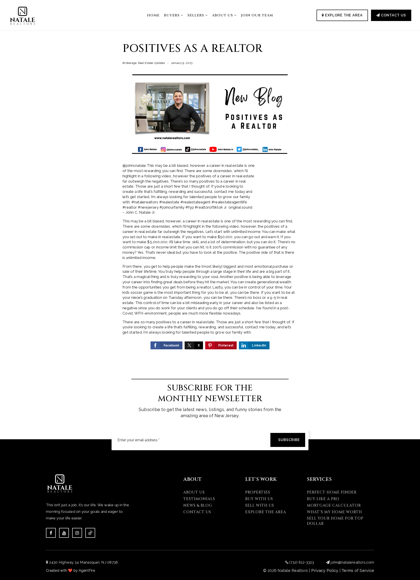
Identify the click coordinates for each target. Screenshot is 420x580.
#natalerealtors (144, 202)
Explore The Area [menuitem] (265, 512)
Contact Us (393, 15)
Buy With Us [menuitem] (259, 498)
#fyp (190, 207)
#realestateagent (195, 202)
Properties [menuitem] (257, 492)
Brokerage (129, 63)
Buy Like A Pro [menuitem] (323, 498)
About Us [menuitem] (223, 15)
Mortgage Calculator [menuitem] (334, 505)
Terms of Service (357, 570)
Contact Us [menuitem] (197, 512)
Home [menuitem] (153, 15)
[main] (210, 180)
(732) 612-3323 (301, 562)
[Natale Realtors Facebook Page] (51, 533)
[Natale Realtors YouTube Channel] (64, 533)
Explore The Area (343, 15)
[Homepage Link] (23, 15)
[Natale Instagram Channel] (77, 533)
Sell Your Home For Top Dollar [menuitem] (335, 521)
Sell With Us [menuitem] (259, 505)
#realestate (169, 202)
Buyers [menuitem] (172, 15)
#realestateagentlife (229, 202)
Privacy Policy (324, 570)
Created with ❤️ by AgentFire (70, 570)
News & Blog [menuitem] (197, 505)
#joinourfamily (172, 207)
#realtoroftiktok (209, 207)
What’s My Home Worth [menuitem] (334, 512)
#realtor (129, 207)
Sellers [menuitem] (196, 15)
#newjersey (148, 207)
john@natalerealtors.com (352, 562)
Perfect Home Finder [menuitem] (332, 492)
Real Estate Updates (151, 63)
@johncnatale (134, 165)
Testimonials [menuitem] (199, 498)
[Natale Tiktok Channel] (90, 533)
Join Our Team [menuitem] (257, 15)
